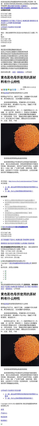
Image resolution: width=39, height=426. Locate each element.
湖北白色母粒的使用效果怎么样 (16, 223)
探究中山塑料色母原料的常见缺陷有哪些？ (20, 200)
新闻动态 (21, 286)
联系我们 (17, 6)
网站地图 (11, 6)
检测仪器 (26, 21)
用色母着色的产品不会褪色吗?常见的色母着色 (21, 217)
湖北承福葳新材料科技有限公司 (20, 263)
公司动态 (4, 27)
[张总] (5, 271)
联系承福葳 (17, 23)
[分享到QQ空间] (4, 89)
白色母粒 (24, 243)
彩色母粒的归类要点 (12, 215)
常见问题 (17, 27)
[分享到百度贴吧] (13, 89)
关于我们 (12, 21)
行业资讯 (11, 27)
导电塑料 (26, 239)
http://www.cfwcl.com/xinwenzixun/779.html (23, 181)
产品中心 (19, 21)
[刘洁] (5, 273)
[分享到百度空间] (8, 89)
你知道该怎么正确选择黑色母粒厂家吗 (18, 213)
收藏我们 (24, 6)
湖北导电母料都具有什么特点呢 (16, 221)
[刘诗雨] (5, 277)
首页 (14, 72)
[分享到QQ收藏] (11, 89)
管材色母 (31, 243)
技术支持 (11, 243)
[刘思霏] (5, 275)
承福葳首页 (5, 21)
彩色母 (6, 93)
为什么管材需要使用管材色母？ (16, 206)
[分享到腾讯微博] (6, 89)
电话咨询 (4, 417)
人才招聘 (9, 23)
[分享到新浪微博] (2, 89)
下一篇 (19, 191)
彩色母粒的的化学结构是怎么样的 (17, 219)
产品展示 (7, 286)
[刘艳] (5, 279)
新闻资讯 (33, 21)
